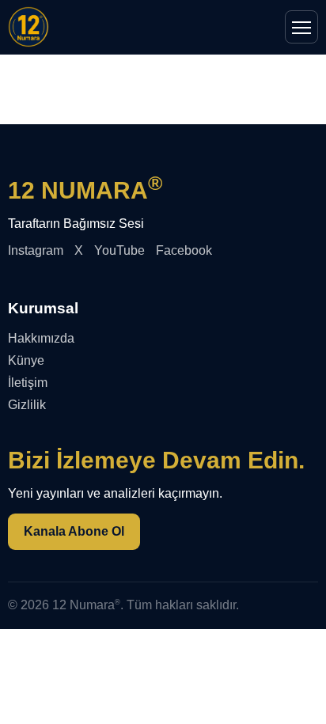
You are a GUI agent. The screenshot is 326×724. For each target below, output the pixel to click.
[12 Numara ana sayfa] (28, 26)
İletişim (27, 382)
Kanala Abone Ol (74, 531)
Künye (26, 360)
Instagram (35, 250)
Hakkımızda (41, 338)
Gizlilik (27, 404)
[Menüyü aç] (301, 27)
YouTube (119, 250)
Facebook (184, 250)
